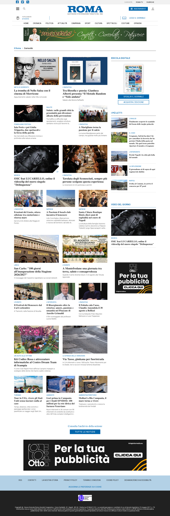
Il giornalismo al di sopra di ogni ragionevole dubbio (142, 170)
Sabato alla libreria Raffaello (73, 100)
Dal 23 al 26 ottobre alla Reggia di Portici (26, 222)
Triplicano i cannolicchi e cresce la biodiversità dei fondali (92, 405)
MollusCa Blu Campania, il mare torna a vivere (92, 399)
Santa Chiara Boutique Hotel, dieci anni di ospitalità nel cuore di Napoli (90, 216)
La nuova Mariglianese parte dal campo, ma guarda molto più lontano (93, 134)
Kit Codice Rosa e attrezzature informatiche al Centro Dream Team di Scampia (35, 362)
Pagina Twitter (23, 1)
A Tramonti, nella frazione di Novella (27, 311)
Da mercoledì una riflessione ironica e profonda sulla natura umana (28, 137)
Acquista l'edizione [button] (134, 102)
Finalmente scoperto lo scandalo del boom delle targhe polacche (142, 122)
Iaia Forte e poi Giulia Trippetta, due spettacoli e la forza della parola (27, 130)
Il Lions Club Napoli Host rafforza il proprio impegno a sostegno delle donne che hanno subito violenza (34, 370)
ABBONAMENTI (140, 9)
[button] (16, 7)
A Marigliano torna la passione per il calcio (90, 129)
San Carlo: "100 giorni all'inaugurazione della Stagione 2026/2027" (33, 271)
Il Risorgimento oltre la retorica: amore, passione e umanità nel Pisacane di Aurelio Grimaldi (60, 309)
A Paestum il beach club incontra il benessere (58, 213)
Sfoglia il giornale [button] (134, 96)
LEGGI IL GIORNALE (137, 18)
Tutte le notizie (85, 431)
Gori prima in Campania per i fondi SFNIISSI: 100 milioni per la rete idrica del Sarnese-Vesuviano (60, 402)
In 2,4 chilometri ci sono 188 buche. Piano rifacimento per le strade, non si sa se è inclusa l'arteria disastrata (84, 364)
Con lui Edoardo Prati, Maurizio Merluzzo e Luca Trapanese (90, 315)
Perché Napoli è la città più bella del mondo (142, 156)
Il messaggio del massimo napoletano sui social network (35, 278)
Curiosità (28, 48)
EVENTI (25, 18)
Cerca (24, 9)
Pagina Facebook (18, 1)
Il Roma (17, 48)
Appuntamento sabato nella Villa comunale (30, 97)
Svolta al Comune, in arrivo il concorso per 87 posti (141, 185)
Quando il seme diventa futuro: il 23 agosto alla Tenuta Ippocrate (83, 276)
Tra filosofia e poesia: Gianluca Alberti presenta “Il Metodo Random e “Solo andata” (84, 93)
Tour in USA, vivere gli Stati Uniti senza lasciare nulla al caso (28, 400)
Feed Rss (29, 1)
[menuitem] (128, 2)
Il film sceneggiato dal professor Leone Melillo (58, 318)
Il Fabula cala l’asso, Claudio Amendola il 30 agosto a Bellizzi (91, 307)
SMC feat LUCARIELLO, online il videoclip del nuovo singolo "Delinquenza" (34, 181)
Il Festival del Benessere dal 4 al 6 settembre (28, 306)
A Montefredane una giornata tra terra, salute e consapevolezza (82, 269)
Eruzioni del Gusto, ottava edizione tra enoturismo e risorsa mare (27, 214)
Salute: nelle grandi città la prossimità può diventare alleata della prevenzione (60, 113)
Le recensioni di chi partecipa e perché (77, 185)
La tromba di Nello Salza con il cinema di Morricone (32, 92)
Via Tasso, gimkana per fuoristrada (83, 359)
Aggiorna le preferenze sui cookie (85, 487)
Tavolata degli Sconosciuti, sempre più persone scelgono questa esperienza (85, 180)
